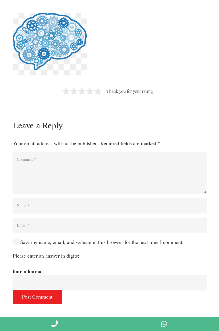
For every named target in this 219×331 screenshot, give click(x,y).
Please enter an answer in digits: (46, 255)
